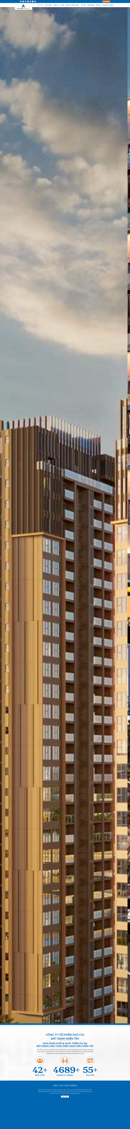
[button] (2, 515)
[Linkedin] (30, 1)
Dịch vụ (56, 5)
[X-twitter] (23, 1)
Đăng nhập (106, 1)
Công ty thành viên (72, 5)
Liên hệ (98, 5)
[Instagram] (28, 1)
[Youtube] (25, 1)
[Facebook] (21, 1)
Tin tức (83, 5)
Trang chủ (40, 5)
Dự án (62, 5)
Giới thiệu (48, 5)
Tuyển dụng (91, 5)
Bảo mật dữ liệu (108, 5)
